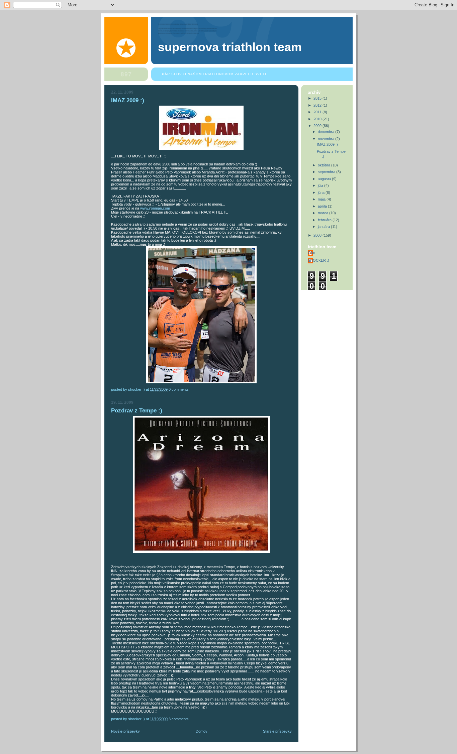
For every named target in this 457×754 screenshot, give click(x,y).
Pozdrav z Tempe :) (136, 410)
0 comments (179, 389)
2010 (318, 119)
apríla (323, 206)
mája (322, 199)
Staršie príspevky (277, 731)
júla (321, 185)
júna (322, 193)
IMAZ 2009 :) (127, 100)
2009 (318, 126)
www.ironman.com (155, 208)
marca (323, 213)
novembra (326, 139)
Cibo (311, 253)
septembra (327, 172)
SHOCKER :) (318, 260)
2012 (318, 105)
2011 (318, 112)
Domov (201, 731)
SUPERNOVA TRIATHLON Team (230, 47)
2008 (318, 235)
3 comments (179, 719)
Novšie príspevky (125, 731)
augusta (325, 179)
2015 (318, 98)
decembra (326, 132)
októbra (324, 165)
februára (325, 220)
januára (324, 227)
